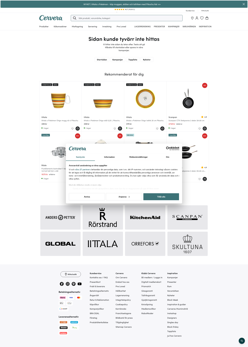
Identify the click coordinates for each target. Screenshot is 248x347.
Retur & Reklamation (99, 299)
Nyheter (147, 59)
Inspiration (205, 26)
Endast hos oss (122, 281)
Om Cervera (121, 277)
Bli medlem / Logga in (151, 277)
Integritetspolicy (123, 299)
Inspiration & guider (176, 304)
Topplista (132, 59)
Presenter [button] (159, 26)
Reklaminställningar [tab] (138, 157)
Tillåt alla (161, 197)
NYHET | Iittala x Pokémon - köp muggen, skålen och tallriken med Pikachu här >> (122, 4)
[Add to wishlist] (72, 129)
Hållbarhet (121, 290)
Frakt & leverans (97, 286)
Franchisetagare (123, 313)
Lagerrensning (142, 26)
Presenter (171, 281)
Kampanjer (173, 26)
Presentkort (95, 281)
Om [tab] (167, 157)
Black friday (173, 326)
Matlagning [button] (77, 26)
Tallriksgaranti (148, 295)
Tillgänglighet (122, 322)
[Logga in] (197, 18)
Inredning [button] (106, 26)
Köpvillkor (94, 304)
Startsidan (102, 59)
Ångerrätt (94, 295)
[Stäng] (243, 4)
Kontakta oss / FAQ (99, 277)
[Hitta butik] (192, 18)
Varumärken (189, 26)
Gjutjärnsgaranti (149, 299)
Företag (93, 317)
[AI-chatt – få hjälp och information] (242, 341)
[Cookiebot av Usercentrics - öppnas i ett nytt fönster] (168, 148)
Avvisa (87, 197)
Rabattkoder (147, 313)
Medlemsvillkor (148, 308)
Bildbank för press (124, 317)
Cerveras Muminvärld (177, 308)
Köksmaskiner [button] (60, 26)
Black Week (172, 299)
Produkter (44, 26)
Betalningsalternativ (99, 290)
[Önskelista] (202, 18)
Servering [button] (92, 26)
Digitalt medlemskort (151, 281)
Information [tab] (109, 157)
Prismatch (146, 286)
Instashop (171, 313)
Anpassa (122, 197)
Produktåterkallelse (99, 322)
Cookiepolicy (122, 304)
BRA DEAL (94, 313)
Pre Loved (121, 26)
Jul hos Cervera (174, 335)
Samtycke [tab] (80, 157)
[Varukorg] (207, 18)
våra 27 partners (83, 169)
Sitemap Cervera (124, 326)
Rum (169, 286)
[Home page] (51, 19)
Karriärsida (121, 308)
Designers (172, 317)
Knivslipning (147, 304)
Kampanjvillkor (97, 308)
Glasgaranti (147, 290)
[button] (74, 18)
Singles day (172, 322)
